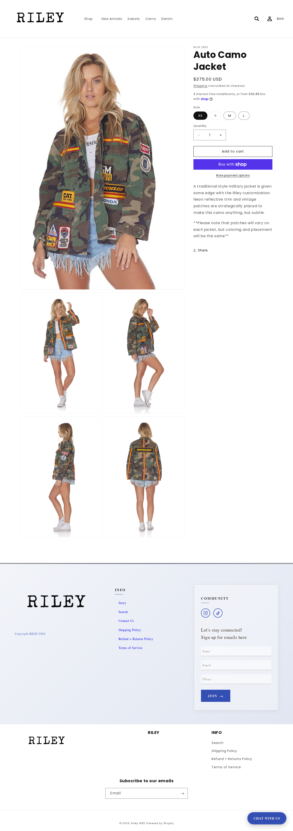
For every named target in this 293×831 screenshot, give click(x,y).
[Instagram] (205, 613)
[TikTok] (217, 613)
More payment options (233, 175)
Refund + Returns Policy (136, 639)
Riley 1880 (138, 823)
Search (123, 612)
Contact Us (126, 620)
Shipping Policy (130, 630)
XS (200, 116)
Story (122, 603)
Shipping (200, 86)
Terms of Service (131, 648)
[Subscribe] (182, 793)
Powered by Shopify (160, 823)
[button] (90, 19)
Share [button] (203, 250)
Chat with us (267, 818)
